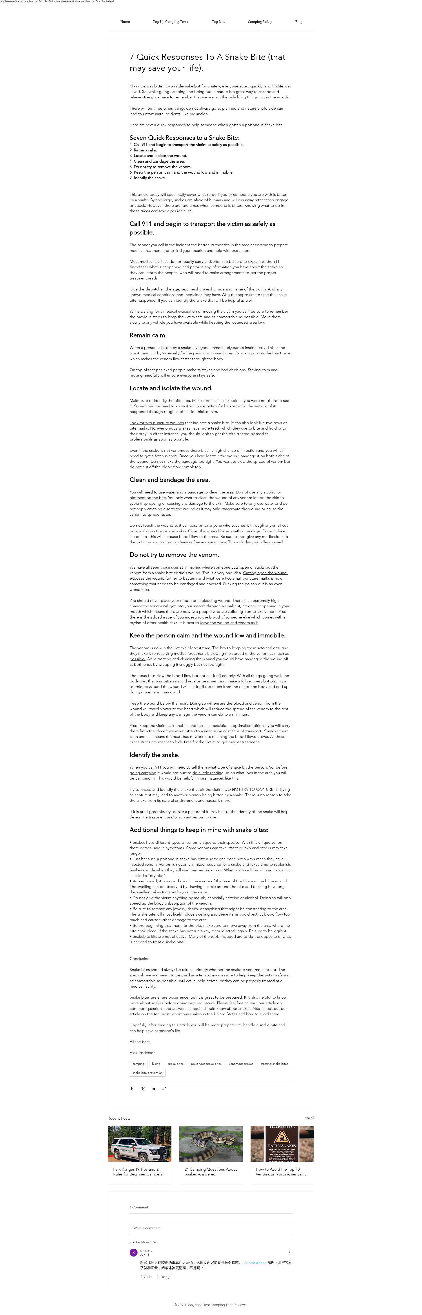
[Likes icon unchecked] (143, 1276)
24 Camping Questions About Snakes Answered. (211, 1172)
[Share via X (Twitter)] (142, 1088)
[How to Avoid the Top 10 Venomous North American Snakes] (282, 1144)
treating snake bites (274, 1064)
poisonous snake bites (206, 1064)
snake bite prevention (148, 1073)
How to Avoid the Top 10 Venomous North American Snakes (280, 1172)
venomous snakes (241, 1064)
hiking (156, 1064)
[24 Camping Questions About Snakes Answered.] (211, 1144)
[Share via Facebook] (132, 1088)
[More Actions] (289, 1252)
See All (309, 1118)
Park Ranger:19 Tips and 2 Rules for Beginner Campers (137, 1172)
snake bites (176, 1064)
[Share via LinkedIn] (153, 1088)
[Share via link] (164, 1088)
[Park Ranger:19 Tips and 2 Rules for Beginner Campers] (139, 1144)
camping (139, 1064)
